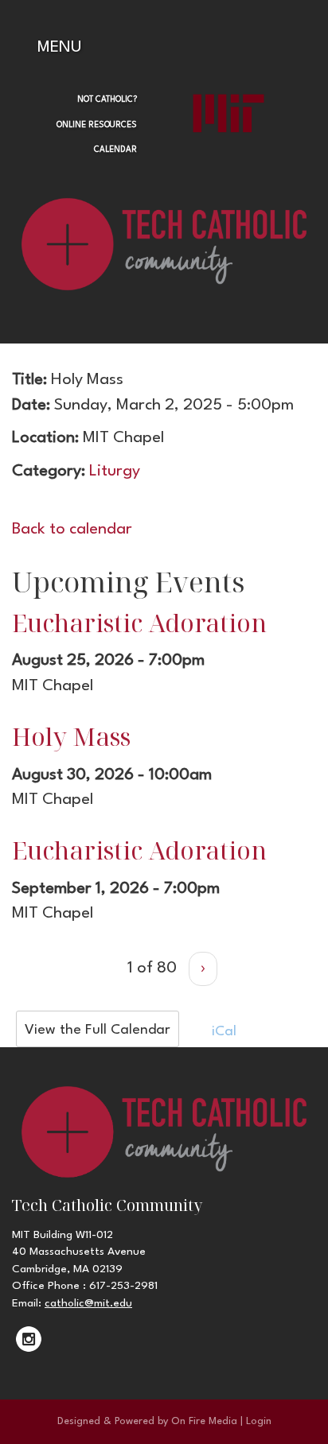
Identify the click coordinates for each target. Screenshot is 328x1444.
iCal (222, 1031)
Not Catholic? (107, 99)
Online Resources (97, 125)
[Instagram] (28, 1339)
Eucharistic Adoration (139, 622)
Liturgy (114, 471)
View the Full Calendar (97, 1030)
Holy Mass (71, 736)
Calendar (115, 149)
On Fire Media (204, 1421)
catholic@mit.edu (88, 1303)
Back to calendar (72, 530)
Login (258, 1421)
